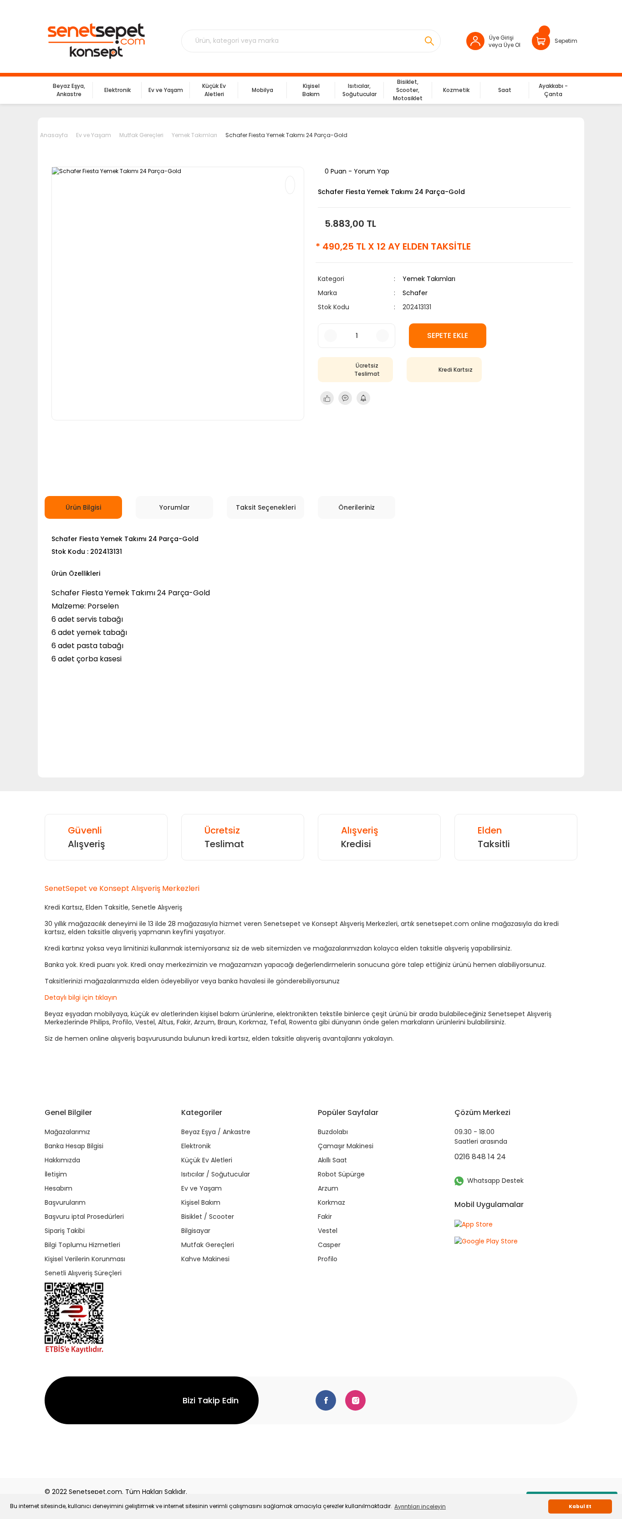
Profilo (327, 1258)
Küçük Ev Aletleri (206, 1160)
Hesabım (58, 1188)
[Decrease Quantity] (330, 335)
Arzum (328, 1188)
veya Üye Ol (504, 45)
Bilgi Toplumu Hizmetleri (82, 1244)
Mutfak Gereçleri (207, 1244)
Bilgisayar (195, 1230)
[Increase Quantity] (382, 335)
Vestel (327, 1230)
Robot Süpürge (341, 1174)
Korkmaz (331, 1202)
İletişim (56, 1174)
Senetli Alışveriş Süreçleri (83, 1273)
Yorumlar (174, 507)
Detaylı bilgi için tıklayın (81, 997)
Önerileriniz (356, 507)
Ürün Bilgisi (83, 507)
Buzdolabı (333, 1131)
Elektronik (196, 1146)
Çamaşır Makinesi (345, 1146)
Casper (329, 1244)
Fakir (325, 1216)
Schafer (415, 292)
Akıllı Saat (332, 1160)
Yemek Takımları (429, 278)
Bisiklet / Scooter (207, 1216)
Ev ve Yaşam (201, 1188)
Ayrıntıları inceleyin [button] (420, 1506)
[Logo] (96, 41)
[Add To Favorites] (290, 185)
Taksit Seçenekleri (266, 507)
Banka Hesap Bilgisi (74, 1146)
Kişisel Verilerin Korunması (85, 1258)
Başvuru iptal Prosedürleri (84, 1216)
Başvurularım (65, 1202)
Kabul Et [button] (580, 1506)
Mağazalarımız (67, 1131)
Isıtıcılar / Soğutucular (215, 1174)
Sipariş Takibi (65, 1230)
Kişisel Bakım (200, 1202)
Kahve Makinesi (205, 1258)
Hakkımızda (62, 1160)
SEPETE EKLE (447, 335)
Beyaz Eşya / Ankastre (215, 1131)
